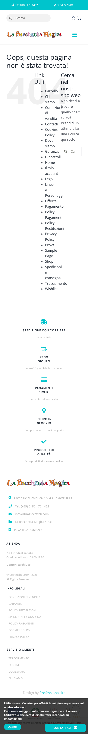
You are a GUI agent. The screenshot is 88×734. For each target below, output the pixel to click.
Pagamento (54, 206)
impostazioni (13, 719)
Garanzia (52, 151)
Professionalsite (52, 692)
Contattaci (62, 728)
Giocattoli (53, 157)
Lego (49, 179)
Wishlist (51, 288)
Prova (49, 245)
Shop (49, 261)
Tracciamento (56, 283)
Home (50, 162)
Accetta (12, 727)
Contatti (51, 124)
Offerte (51, 201)
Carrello (51, 91)
